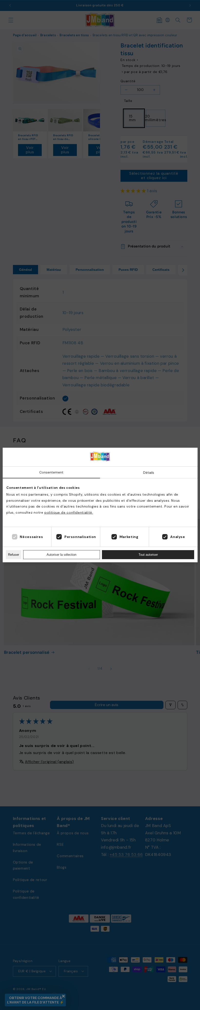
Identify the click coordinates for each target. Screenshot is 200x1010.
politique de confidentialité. (68, 512)
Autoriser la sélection (61, 554)
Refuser (13, 554)
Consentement (51, 472)
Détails (148, 472)
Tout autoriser (148, 554)
